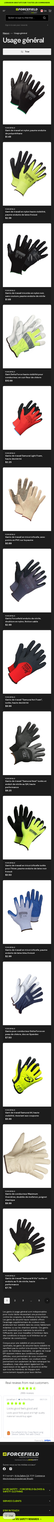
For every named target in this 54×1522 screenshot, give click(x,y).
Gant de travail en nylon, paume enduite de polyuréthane (25, 132)
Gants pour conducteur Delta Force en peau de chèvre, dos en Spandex (25, 1033)
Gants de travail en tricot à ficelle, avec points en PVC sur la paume (25, 538)
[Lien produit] (27, 101)
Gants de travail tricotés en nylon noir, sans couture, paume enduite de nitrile (25, 294)
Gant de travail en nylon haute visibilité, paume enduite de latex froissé (25, 213)
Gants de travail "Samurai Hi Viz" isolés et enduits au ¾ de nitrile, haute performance (26, 1281)
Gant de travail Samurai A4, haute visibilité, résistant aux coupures (22, 1114)
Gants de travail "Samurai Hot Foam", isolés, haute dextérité (23, 701)
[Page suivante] (47, 1301)
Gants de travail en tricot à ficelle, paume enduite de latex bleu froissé (26, 951)
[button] (27, 1519)
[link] (27, 1433)
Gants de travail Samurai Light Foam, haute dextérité (23, 457)
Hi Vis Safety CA (22, 1475)
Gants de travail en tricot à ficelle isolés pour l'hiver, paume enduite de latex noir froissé (26, 868)
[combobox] (27, 18)
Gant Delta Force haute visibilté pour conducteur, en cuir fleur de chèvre (24, 376)
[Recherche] (45, 18)
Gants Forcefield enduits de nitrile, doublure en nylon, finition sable (23, 620)
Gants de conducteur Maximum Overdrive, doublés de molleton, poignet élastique (26, 1197)
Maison (6, 33)
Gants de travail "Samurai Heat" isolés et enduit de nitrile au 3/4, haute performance (26, 784)
